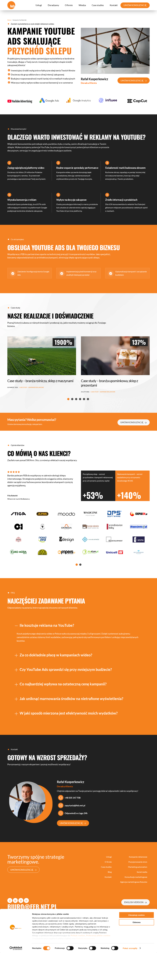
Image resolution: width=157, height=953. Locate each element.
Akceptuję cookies (136, 915)
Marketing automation (137, 867)
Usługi (39, 5)
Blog (110, 872)
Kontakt (114, 5)
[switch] (70, 948)
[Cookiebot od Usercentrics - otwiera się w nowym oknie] (16, 948)
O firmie (69, 5)
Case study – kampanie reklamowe (29, 392)
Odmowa (137, 922)
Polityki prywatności (85, 939)
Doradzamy (53, 5)
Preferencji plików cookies (98, 936)
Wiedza (82, 5)
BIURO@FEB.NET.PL (32, 906)
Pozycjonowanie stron (137, 862)
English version (134, 902)
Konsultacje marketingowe (136, 877)
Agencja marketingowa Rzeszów (133, 882)
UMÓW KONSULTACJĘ (135, 5)
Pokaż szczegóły (130, 948)
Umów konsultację (132, 80)
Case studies (98, 5)
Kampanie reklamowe (138, 857)
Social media (142, 872)
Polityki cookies (78, 936)
